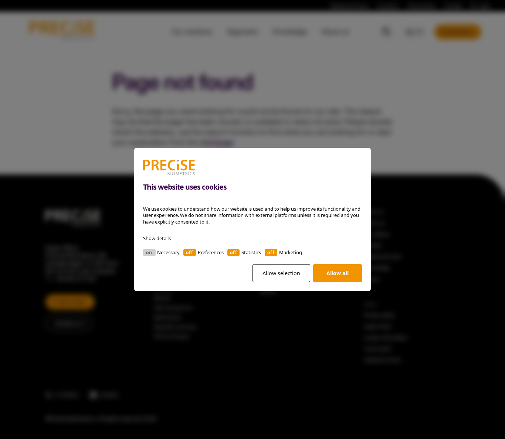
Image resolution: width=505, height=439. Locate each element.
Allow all (337, 273)
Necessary (168, 252)
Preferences (211, 252)
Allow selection (281, 273)
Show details (157, 238)
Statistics (251, 252)
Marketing (290, 252)
